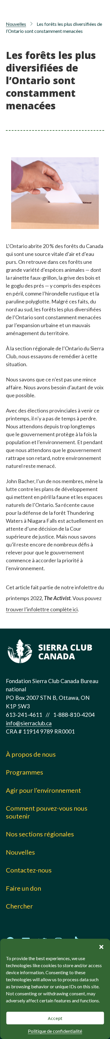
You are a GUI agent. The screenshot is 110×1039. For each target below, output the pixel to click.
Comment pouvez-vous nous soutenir (46, 812)
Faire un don (23, 888)
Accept (55, 1018)
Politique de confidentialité (55, 1031)
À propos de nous (31, 754)
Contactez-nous (29, 870)
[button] (101, 946)
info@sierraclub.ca (29, 723)
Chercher (19, 906)
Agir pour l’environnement (43, 790)
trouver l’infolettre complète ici (42, 609)
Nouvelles (16, 24)
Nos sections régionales (40, 834)
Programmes (24, 772)
